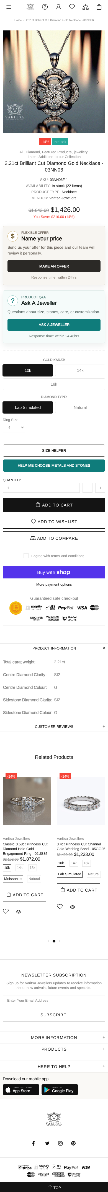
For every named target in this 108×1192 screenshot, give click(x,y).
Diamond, (33, 152)
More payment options (54, 584)
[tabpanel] (27, 850)
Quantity (12, 480)
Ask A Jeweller (54, 325)
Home (18, 20)
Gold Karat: (54, 360)
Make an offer (54, 266)
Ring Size (10, 420)
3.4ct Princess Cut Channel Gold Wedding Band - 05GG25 (81, 846)
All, (22, 152)
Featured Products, (57, 152)
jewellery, (81, 152)
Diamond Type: (54, 397)
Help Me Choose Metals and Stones (54, 465)
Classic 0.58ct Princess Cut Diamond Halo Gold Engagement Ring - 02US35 (25, 849)
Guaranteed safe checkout (54, 598)
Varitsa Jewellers (30, 7)
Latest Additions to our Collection (54, 157)
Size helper (54, 450)
